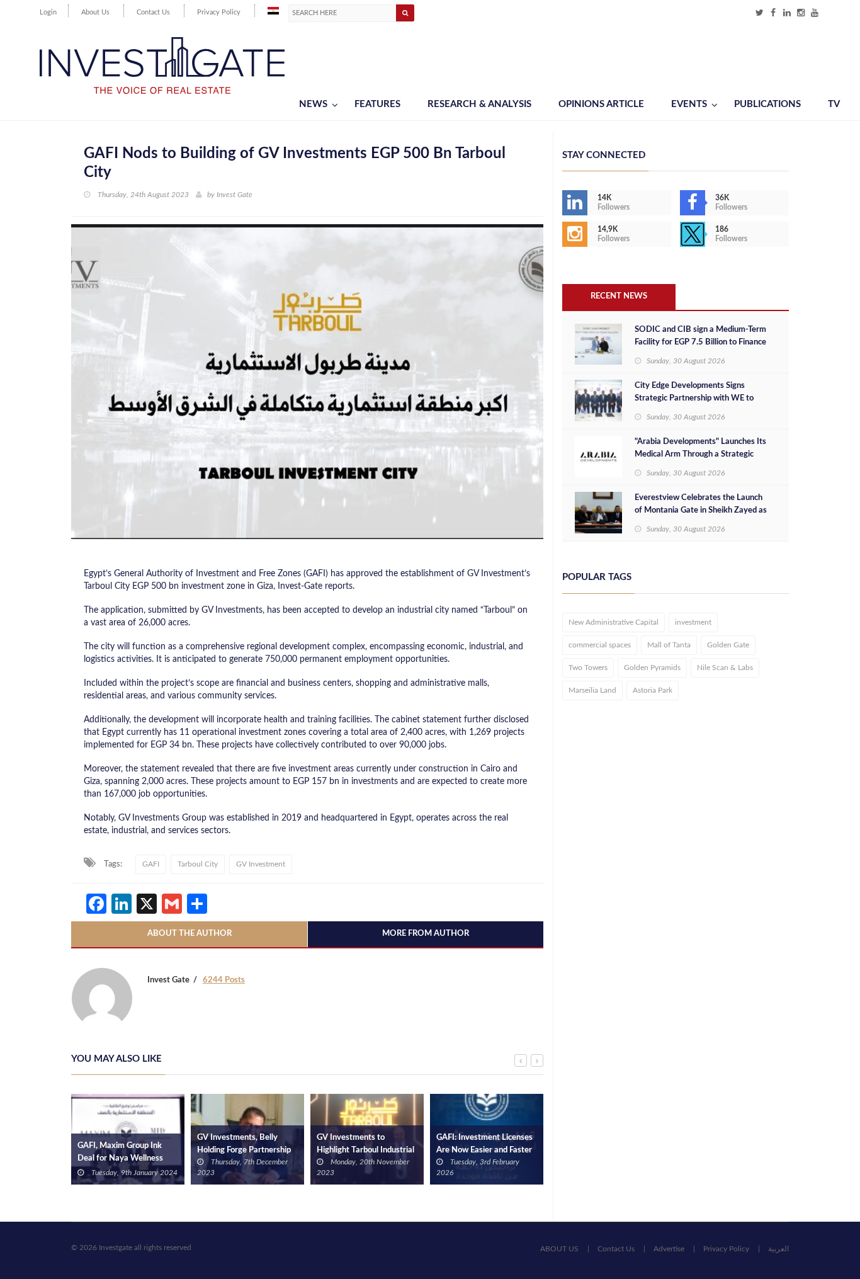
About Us (95, 12)
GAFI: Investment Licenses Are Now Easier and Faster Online (484, 1150)
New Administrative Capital (614, 622)
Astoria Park (652, 690)
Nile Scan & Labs (725, 667)
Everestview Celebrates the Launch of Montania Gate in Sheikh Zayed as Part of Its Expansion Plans (701, 510)
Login (48, 12)
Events (689, 104)
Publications (767, 104)
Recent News (619, 296)
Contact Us (153, 12)
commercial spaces (600, 645)
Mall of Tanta (669, 645)
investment (693, 622)
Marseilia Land (592, 690)
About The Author (189, 933)
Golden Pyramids (652, 667)
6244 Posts (224, 980)
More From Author (425, 933)
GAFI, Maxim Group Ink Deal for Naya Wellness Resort (120, 1158)
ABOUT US (559, 1249)
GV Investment (260, 864)
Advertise (668, 1249)
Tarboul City (198, 864)
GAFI (150, 864)
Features (377, 104)
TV (834, 104)
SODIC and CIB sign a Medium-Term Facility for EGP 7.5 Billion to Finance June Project (700, 342)
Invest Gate (234, 194)
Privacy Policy (218, 12)
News (313, 104)
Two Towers (588, 667)
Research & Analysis (479, 104)
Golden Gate (728, 645)
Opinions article (601, 104)
